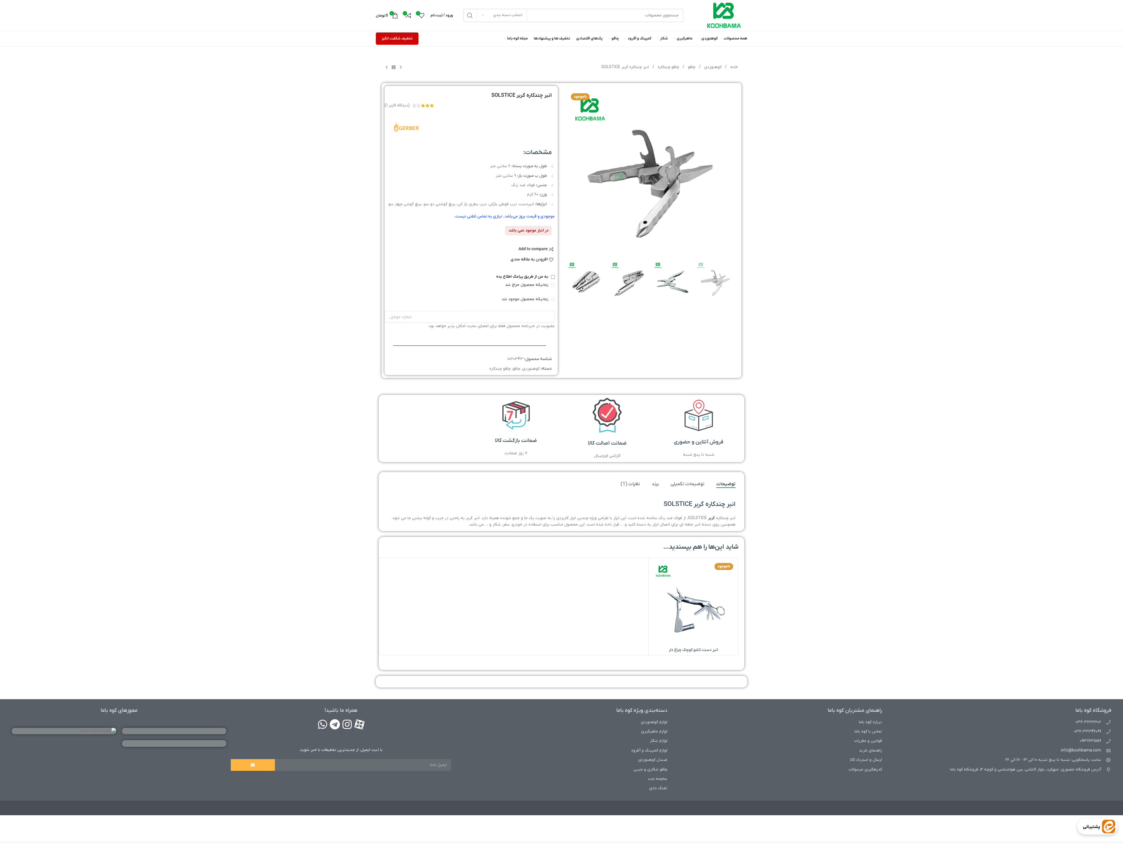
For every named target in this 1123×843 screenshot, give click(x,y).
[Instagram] (347, 724)
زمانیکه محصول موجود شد (526, 299)
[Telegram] (335, 724)
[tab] (726, 484)
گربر (711, 518)
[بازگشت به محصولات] (393, 67)
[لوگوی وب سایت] (724, 15)
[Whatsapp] (322, 724)
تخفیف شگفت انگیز (397, 38)
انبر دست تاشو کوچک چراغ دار (693, 650)
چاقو (691, 67)
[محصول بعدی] (386, 67)
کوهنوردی (712, 67)
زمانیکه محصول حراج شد (527, 285)
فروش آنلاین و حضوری (698, 442)
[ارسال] (253, 765)
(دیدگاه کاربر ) (397, 105)
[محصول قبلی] (400, 67)
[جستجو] (470, 15)
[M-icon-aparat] (359, 724)
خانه (733, 67)
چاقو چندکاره (668, 67)
